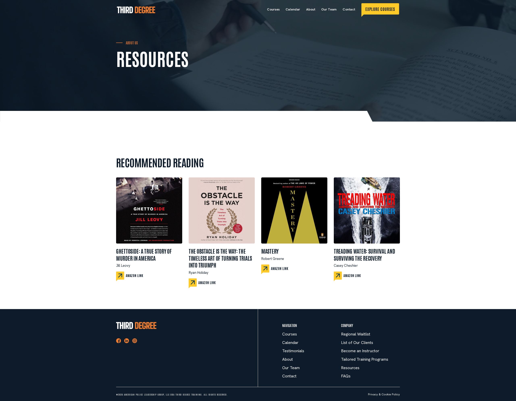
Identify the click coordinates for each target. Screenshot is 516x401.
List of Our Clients (357, 342)
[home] (136, 9)
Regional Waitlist (355, 334)
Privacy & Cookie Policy (384, 394)
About (310, 9)
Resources (350, 367)
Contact (349, 9)
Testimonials (293, 350)
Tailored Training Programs (364, 359)
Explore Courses (380, 8)
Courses (273, 9)
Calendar (293, 9)
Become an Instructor (360, 350)
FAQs (346, 376)
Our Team (329, 9)
